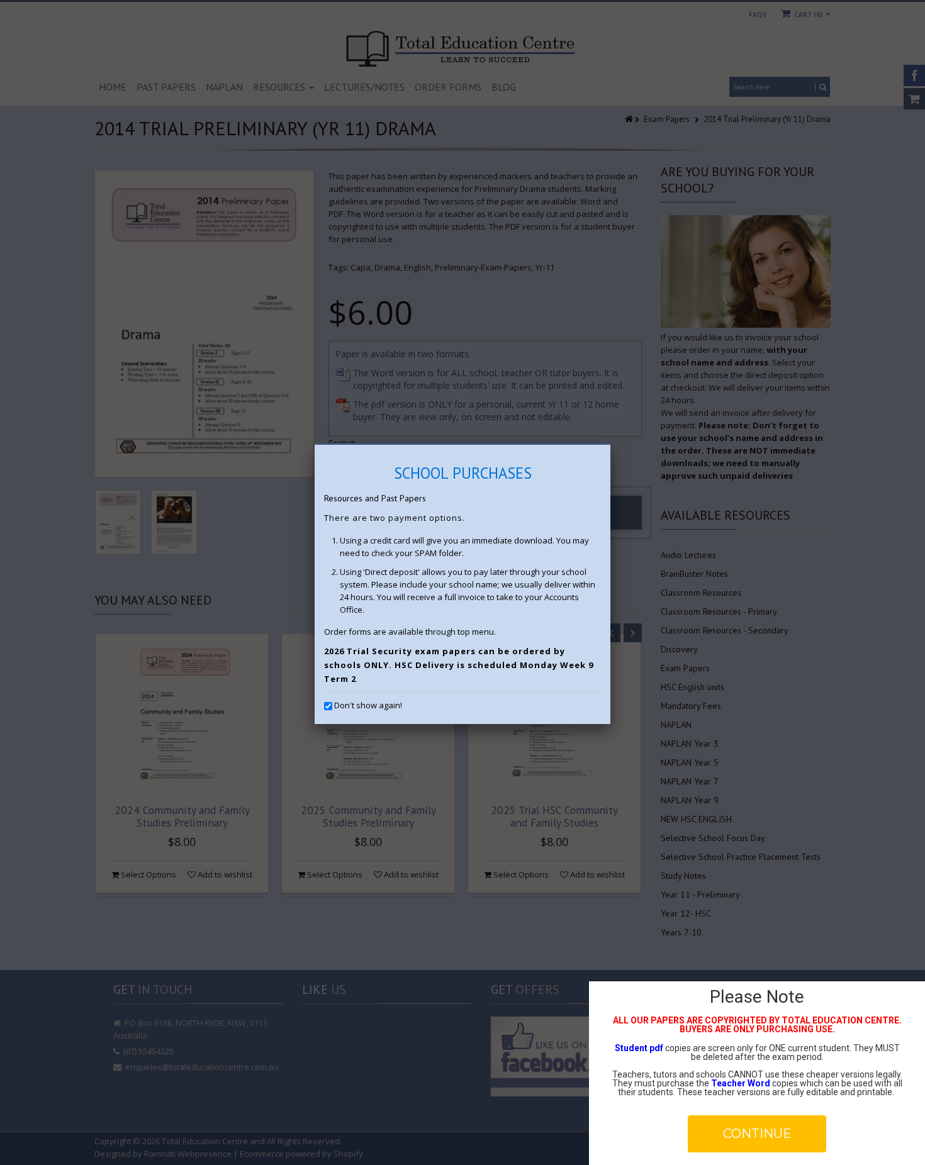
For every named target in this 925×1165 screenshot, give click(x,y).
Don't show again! (368, 705)
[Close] (610, 444)
